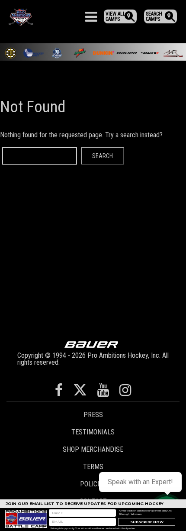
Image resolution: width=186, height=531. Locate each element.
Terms (93, 467)
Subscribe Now (147, 522)
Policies (93, 484)
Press (93, 415)
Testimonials (93, 432)
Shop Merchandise (93, 449)
